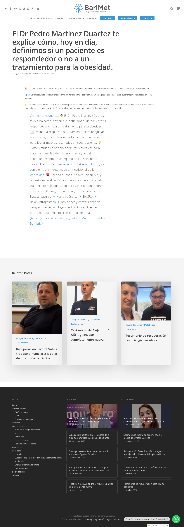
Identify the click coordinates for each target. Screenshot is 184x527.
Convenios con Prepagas (26, 419)
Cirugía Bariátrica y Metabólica (27, 73)
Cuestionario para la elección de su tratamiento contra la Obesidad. (38, 459)
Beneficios (19, 436)
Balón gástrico (128, 18)
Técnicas (18, 433)
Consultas (107, 18)
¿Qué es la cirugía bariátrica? (27, 429)
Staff (17, 415)
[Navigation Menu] (178, 8)
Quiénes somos (44, 18)
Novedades (91, 18)
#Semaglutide (40, 218)
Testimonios (22, 342)
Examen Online (21, 468)
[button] (176, 519)
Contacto (147, 18)
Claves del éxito (21, 440)
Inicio (32, 18)
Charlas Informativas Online (27, 464)
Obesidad (59, 18)
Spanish (153, 525)
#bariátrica (71, 164)
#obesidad (37, 175)
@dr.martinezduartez (44, 115)
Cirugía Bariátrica (75, 18)
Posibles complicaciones (25, 443)
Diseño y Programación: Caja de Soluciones (103, 519)
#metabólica (90, 164)
